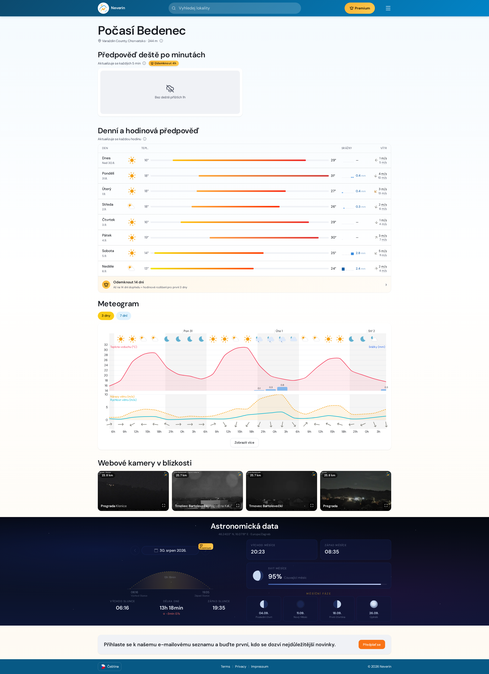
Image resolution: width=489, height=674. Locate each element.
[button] (385, 8)
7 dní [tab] (123, 315)
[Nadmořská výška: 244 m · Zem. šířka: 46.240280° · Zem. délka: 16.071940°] (161, 40)
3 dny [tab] (106, 315)
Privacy (240, 666)
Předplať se (372, 644)
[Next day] (205, 550)
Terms (225, 666)
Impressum (259, 666)
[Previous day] (135, 550)
